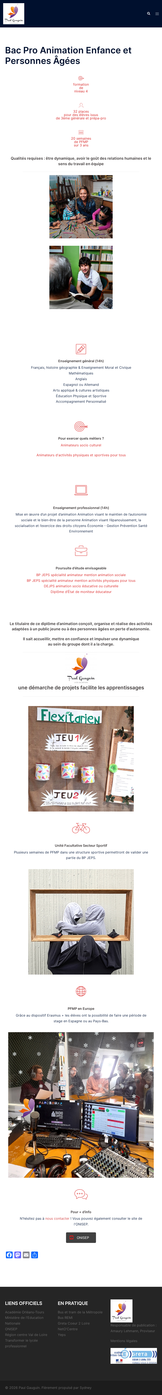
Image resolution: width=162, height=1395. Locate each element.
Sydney (86, 1388)
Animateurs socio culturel (81, 445)
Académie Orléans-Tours (24, 1312)
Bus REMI (65, 1317)
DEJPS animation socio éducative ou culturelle (81, 586)
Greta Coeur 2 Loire (74, 1323)
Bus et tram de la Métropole (80, 1312)
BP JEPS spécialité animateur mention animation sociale (81, 575)
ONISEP (11, 1329)
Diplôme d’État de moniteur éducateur (81, 592)
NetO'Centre (68, 1329)
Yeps (62, 1335)
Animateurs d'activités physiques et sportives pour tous (81, 455)
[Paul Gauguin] (13, 13)
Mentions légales (124, 1341)
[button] (148, 13)
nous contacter (57, 1218)
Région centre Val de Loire (26, 1335)
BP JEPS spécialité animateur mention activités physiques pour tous (81, 580)
